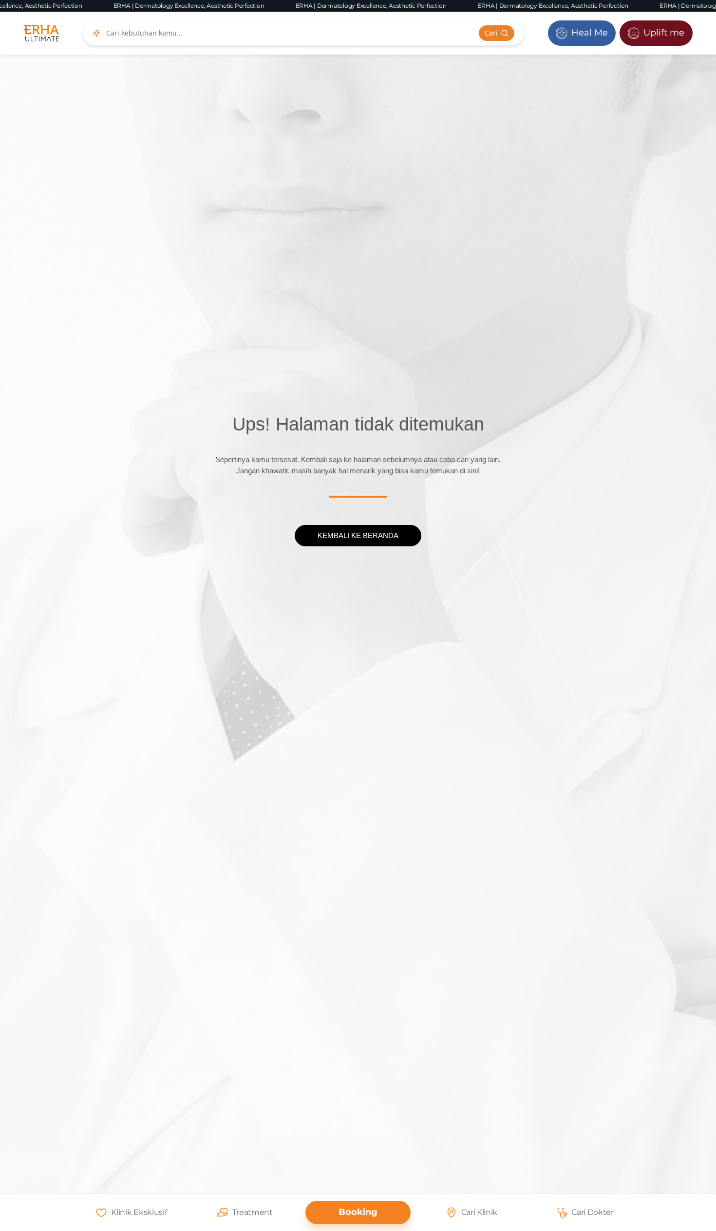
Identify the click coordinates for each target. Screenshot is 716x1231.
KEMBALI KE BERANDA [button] (358, 535)
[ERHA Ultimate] (41, 33)
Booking (358, 1212)
